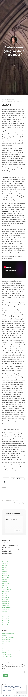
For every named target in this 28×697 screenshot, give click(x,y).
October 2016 (5, 561)
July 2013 (4, 611)
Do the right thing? (19, 503)
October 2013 (5, 605)
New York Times (6, 641)
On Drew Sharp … (6, 543)
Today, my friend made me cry (10, 545)
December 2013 (6, 601)
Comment (18, 530)
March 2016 (5, 573)
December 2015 (6, 579)
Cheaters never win (7, 553)
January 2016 (5, 577)
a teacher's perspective (8, 633)
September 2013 (6, 607)
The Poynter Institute (7, 656)
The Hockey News (6, 654)
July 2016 (4, 565)
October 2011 (5, 625)
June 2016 (4, 567)
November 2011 (6, 623)
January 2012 (5, 619)
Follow (5, 675)
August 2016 (5, 563)
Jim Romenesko (6, 639)
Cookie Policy (8, 690)
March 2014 (5, 595)
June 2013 (4, 613)
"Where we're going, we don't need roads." (14, 51)
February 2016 (5, 575)
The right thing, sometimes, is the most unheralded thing (12, 550)
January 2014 (5, 599)
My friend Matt (6, 547)
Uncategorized (10, 99)
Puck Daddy (5, 645)
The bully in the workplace (10, 500)
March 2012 (5, 615)
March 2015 (5, 585)
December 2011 (6, 621)
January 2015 (5, 587)
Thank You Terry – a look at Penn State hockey (12, 651)
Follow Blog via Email (8, 662)
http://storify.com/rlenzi (8, 637)
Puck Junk (4, 647)
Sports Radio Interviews (8, 649)
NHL (3, 643)
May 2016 (4, 569)
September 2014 (6, 589)
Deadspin (4, 635)
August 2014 (5, 591)
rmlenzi (4, 99)
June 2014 (4, 593)
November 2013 (6, 603)
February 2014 (5, 597)
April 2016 (4, 571)
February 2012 (5, 617)
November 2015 (6, 581)
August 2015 (5, 583)
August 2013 (5, 609)
